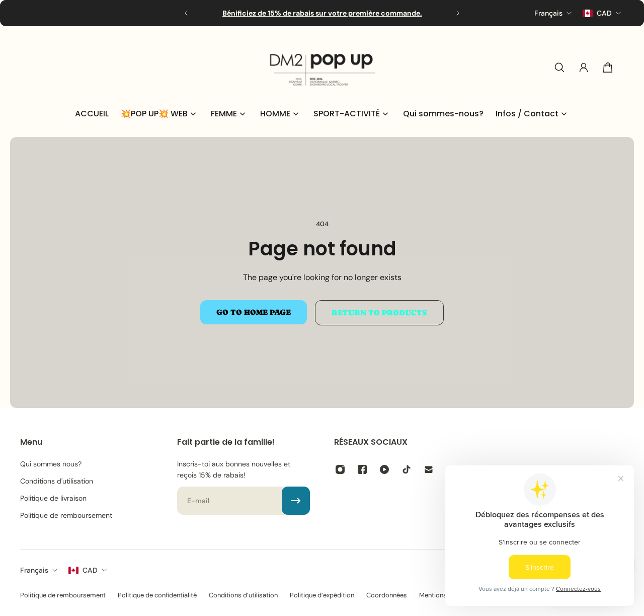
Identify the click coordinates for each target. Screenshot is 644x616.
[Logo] (322, 67)
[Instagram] (340, 469)
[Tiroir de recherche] (559, 67)
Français (34, 570)
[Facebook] (362, 469)
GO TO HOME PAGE (253, 312)
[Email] (429, 469)
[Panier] (608, 67)
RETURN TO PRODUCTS (379, 312)
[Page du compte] (584, 67)
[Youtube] (384, 469)
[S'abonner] (296, 501)
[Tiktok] (406, 469)
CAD (90, 570)
